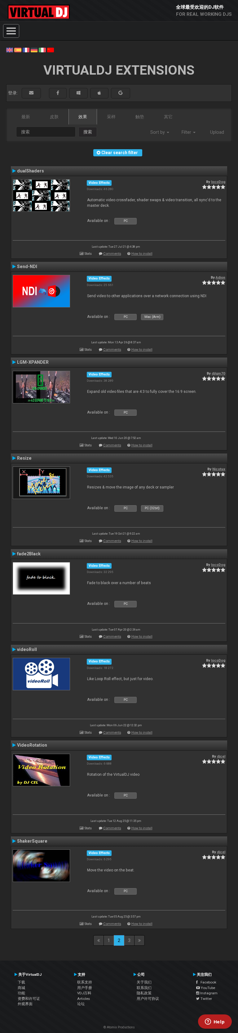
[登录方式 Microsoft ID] (78, 93)
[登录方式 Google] (120, 93)
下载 (21, 982)
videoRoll (27, 649)
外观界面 (25, 1004)
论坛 (81, 1004)
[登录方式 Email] (31, 93)
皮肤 (54, 116)
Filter (187, 132)
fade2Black (29, 553)
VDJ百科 (84, 993)
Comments (112, 254)
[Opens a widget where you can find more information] (215, 1022)
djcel (221, 756)
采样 (111, 116)
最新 (25, 116)
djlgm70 (218, 373)
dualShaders (30, 170)
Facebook (207, 982)
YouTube (207, 988)
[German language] (34, 49)
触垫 (139, 116)
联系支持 (84, 982)
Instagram (208, 993)
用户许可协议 (148, 998)
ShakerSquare (32, 841)
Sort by (158, 132)
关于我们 (144, 982)
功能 (21, 993)
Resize (24, 458)
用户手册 (84, 988)
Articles (83, 998)
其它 (168, 116)
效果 (82, 116)
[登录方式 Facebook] (58, 93)
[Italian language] (42, 49)
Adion (220, 277)
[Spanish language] (17, 49)
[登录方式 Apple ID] (99, 93)
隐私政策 (144, 993)
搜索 (87, 131)
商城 (21, 988)
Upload (217, 132)
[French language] (26, 49)
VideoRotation (32, 745)
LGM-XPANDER (33, 362)
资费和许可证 (29, 998)
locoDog (218, 182)
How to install (141, 254)
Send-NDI (27, 266)
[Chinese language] (50, 49)
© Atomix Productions (119, 1027)
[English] (9, 49)
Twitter (206, 998)
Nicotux (218, 469)
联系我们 (144, 988)
